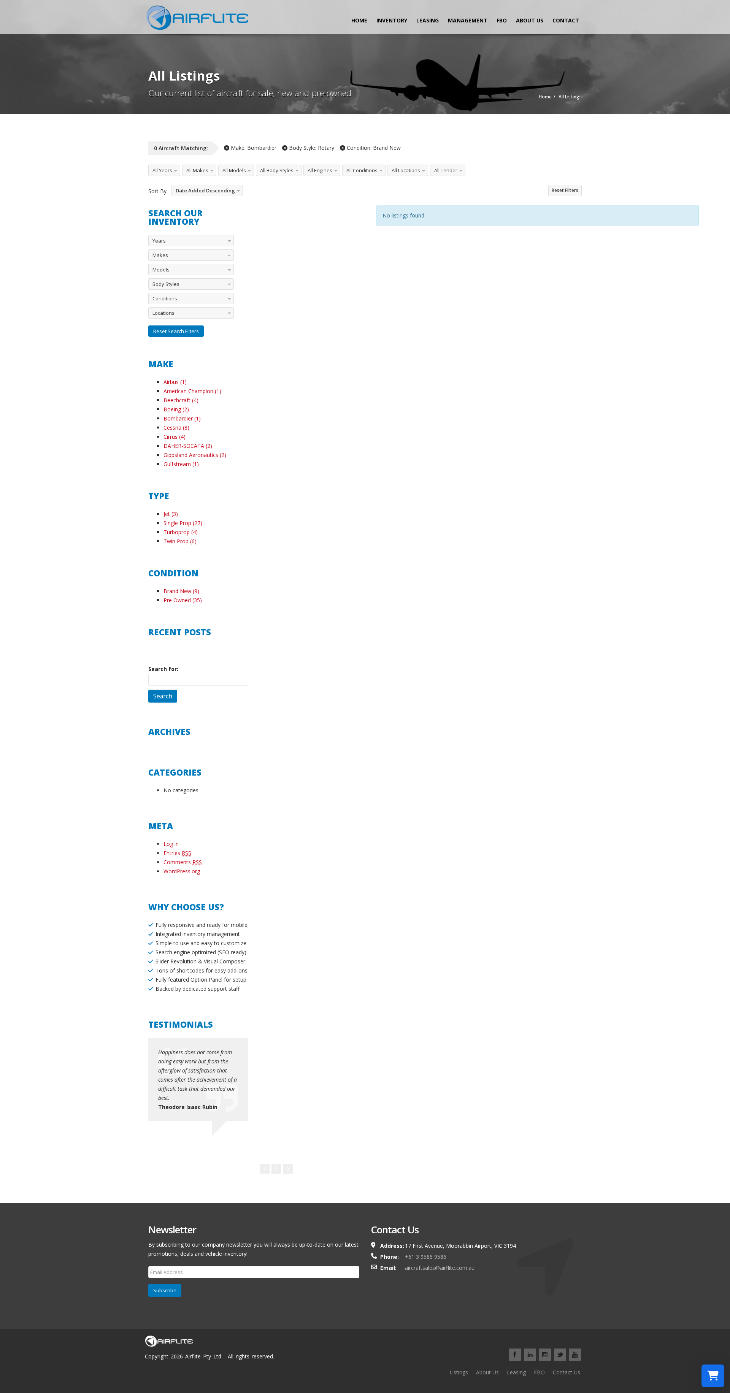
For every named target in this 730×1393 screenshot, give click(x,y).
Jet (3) (170, 513)
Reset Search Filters (176, 331)
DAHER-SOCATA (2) (187, 445)
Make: (252, 147)
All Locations (406, 170)
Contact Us (566, 1372)
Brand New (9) (181, 591)
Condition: (373, 147)
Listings (458, 1372)
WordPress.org (181, 871)
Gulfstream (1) (181, 464)
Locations (163, 312)
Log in (171, 843)
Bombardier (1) (182, 418)
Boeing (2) (176, 409)
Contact (565, 20)
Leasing (427, 20)
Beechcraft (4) (180, 400)
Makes (160, 255)
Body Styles (165, 284)
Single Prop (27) (182, 523)
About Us (529, 20)
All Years (162, 170)
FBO (502, 20)
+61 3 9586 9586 (425, 1256)
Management (467, 20)
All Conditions (362, 170)
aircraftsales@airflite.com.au (439, 1267)
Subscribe (164, 1290)
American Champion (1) (192, 391)
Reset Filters (565, 190)
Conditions (164, 298)
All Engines (320, 170)
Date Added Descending (205, 190)
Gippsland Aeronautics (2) (194, 455)
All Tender (445, 170)
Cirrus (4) (174, 436)
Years (159, 240)
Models (161, 269)
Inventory (391, 20)
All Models (234, 170)
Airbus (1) (175, 382)
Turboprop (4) (180, 532)
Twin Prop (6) (180, 541)
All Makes (197, 170)
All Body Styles (277, 170)
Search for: (163, 669)
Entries (177, 853)
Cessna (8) (176, 427)
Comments (182, 862)
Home (359, 20)
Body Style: (310, 147)
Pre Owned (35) (182, 600)
